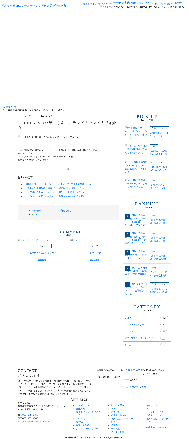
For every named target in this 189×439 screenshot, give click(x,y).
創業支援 (115, 411)
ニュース (129, 331)
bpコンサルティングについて (97, 3)
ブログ (128, 317)
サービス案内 (121, 2)
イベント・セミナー (134, 324)
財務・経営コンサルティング (139, 338)
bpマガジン (139, 2)
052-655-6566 (134, 370)
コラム (128, 344)
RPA (113, 408)
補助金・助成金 (118, 415)
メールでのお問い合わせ (134, 386)
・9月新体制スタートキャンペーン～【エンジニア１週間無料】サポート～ (60, 184)
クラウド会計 (117, 431)
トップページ (82, 405)
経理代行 (115, 425)
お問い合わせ (178, 2)
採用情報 (165, 3)
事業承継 (115, 428)
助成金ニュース (153, 415)
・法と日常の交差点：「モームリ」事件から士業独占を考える (54, 192)
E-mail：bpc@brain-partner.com (35, 421)
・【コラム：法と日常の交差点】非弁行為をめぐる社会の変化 (54, 196)
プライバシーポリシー (87, 428)
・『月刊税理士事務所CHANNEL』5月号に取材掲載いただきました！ (58, 188)
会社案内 (154, 3)
